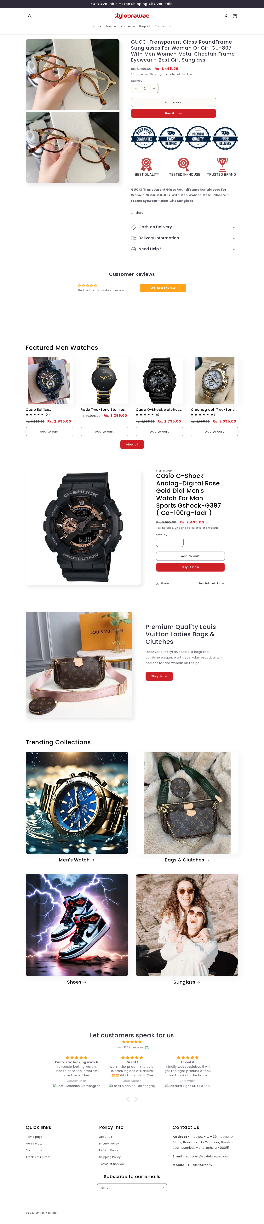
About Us (105, 1137)
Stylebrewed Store (47, 1212)
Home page (34, 1137)
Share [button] (139, 213)
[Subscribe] (162, 1187)
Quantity (136, 81)
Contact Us (34, 1150)
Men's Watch (74, 860)
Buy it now (173, 113)
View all (132, 444)
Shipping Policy (110, 1157)
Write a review (163, 288)
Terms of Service (111, 1164)
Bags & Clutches (184, 860)
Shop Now (159, 676)
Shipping (155, 74)
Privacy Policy (109, 1143)
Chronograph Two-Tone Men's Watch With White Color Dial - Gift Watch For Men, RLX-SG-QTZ (213, 410)
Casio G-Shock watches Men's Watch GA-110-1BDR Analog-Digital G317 (159, 410)
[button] (30, 16)
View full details (209, 583)
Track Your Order (38, 1157)
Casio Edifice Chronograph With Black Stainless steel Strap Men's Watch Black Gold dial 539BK (48, 410)
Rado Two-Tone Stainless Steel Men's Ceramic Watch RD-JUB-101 (104, 410)
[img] (132, 1042)
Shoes (74, 982)
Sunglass (184, 982)
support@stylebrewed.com (208, 1156)
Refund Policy (109, 1150)
